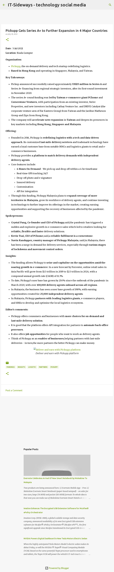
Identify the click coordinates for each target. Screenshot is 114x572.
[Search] (110, 5)
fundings (11, 367)
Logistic (32, 367)
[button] (7, 40)
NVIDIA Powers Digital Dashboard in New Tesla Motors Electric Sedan (55, 538)
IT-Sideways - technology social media (47, 4)
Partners (43, 367)
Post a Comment (14, 390)
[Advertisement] (57, 419)
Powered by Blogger (58, 568)
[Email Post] (7, 364)
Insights (21, 367)
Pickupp (15, 66)
